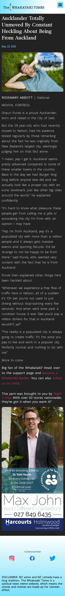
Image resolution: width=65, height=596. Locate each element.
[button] (60, 5)
